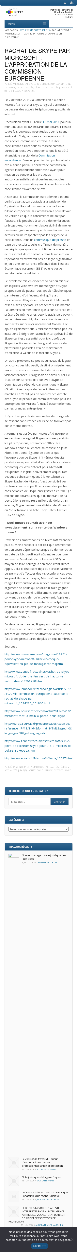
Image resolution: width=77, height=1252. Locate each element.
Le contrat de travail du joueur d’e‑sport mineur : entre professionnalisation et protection (42, 1162)
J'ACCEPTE (39, 1246)
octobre (40, 30)
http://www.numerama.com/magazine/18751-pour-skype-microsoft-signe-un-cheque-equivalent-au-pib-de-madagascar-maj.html (36, 659)
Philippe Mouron (47, 862)
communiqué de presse (50, 240)
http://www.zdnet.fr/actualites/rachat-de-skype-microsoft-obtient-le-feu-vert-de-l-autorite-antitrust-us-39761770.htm (38, 676)
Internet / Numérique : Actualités (38, 766)
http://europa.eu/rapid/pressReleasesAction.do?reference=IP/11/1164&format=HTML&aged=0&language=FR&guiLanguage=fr (38, 728)
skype (67, 770)
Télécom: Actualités (46, 87)
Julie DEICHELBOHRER (48, 1199)
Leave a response (25, 90)
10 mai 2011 (51, 122)
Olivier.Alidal (25, 83)
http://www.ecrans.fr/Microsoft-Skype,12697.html (38, 758)
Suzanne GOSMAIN (46, 1169)
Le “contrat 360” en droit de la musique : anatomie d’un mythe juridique (45, 1194)
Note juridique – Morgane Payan (41, 1177)
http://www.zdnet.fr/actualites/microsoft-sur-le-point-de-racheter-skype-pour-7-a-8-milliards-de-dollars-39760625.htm (39, 745)
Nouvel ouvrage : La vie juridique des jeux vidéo (44, 856)
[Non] (72, 1239)
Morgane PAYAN (45, 1180)
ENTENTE (58, 770)
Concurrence (45, 770)
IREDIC (23, 30)
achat (32, 770)
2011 (30, 30)
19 (48, 30)
